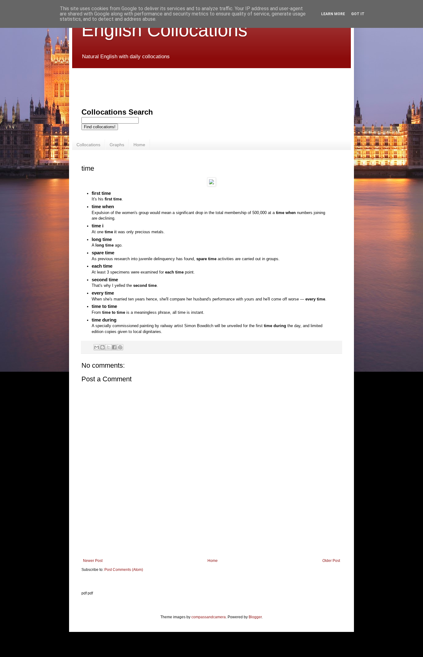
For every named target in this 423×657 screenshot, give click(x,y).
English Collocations (164, 30)
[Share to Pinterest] (120, 347)
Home (139, 144)
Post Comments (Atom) (123, 569)
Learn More (333, 14)
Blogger (255, 617)
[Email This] (97, 347)
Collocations (88, 144)
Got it (357, 14)
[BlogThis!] (102, 347)
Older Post (331, 560)
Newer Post (92, 560)
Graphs (117, 144)
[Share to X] (108, 347)
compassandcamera (208, 617)
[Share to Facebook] (114, 347)
